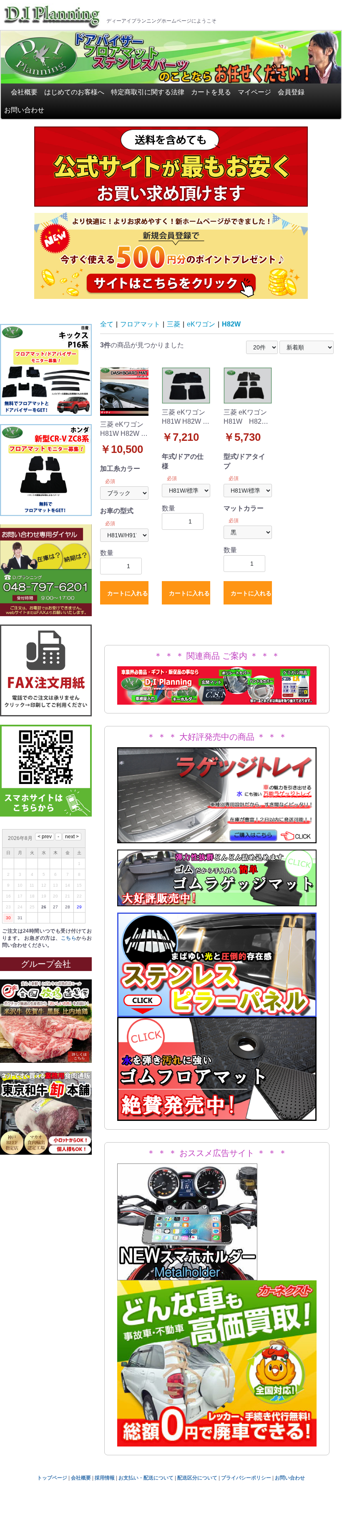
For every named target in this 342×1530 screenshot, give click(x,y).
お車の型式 (116, 510)
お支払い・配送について (146, 1478)
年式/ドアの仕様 (183, 461)
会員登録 (291, 92)
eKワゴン (201, 324)
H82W (231, 324)
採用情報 (105, 1478)
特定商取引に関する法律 (147, 92)
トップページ (52, 1478)
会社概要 (24, 92)
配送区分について (197, 1478)
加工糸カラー (120, 468)
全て (106, 324)
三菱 (173, 324)
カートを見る (211, 92)
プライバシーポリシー (246, 1478)
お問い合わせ (24, 110)
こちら (68, 938)
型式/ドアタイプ (244, 461)
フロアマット (140, 324)
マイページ (254, 92)
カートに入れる (127, 593)
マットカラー (244, 508)
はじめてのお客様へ (74, 92)
